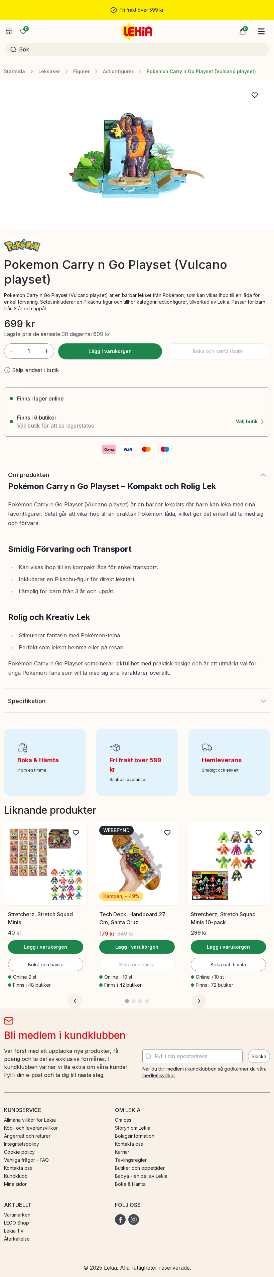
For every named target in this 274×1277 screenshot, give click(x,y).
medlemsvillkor (158, 1075)
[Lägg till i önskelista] (254, 95)
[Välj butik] (8, 31)
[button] (242, 31)
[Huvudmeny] (261, 31)
